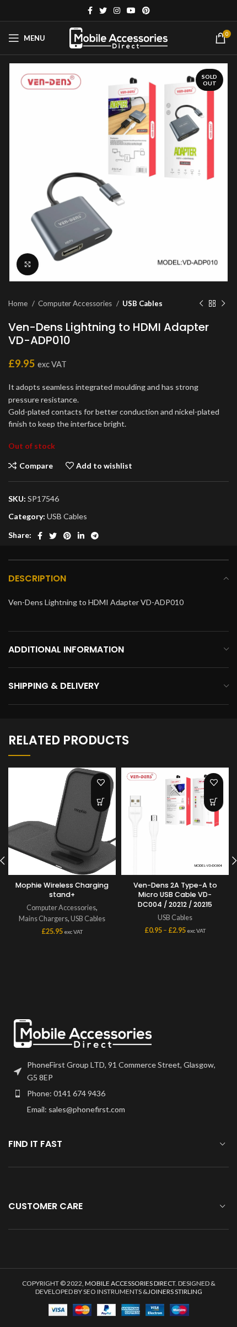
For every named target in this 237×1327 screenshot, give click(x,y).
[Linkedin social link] (81, 536)
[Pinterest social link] (146, 10)
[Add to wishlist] (100, 782)
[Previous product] (201, 303)
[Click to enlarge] (28, 264)
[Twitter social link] (103, 10)
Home (18, 303)
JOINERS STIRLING (175, 1291)
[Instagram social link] (116, 10)
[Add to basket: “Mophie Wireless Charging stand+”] (100, 802)
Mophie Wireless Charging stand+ (62, 890)
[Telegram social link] (95, 536)
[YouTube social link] (131, 10)
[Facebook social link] (90, 10)
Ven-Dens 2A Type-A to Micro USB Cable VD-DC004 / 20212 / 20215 (175, 894)
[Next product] (223, 303)
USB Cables (142, 303)
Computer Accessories (76, 303)
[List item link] (118, 1093)
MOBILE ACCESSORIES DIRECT (130, 1283)
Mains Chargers (43, 919)
